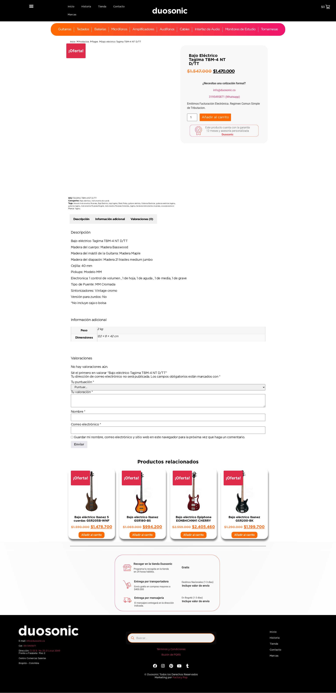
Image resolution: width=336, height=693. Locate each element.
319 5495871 (29, 646)
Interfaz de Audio (207, 29)
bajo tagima (113, 203)
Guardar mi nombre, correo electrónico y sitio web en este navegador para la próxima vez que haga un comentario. (159, 437)
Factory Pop (180, 677)
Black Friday (122, 203)
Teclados (83, 29)
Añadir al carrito (215, 117)
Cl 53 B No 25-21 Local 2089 (45, 651)
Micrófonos (119, 29)
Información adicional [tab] (110, 219)
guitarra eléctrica (134, 203)
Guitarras (64, 29)
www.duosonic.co (167, 206)
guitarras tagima (74, 206)
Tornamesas (269, 29)
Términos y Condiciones (171, 649)
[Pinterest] (171, 666)
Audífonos (167, 29)
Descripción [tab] (81, 219)
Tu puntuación (82, 382)
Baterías (100, 29)
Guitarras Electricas (148, 203)
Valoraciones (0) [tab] (142, 219)
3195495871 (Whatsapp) (224, 96)
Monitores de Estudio (240, 29)
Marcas (72, 14)
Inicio (71, 6)
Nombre (78, 411)
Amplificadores (143, 29)
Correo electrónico (86, 424)
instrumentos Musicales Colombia (117, 206)
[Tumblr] (187, 666)
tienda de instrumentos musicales (148, 206)
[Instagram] (163, 666)
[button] (31, 6)
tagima (132, 206)
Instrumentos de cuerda (100, 201)
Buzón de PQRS (171, 655)
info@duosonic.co (224, 90)
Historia (86, 6)
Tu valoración (82, 392)
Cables (184, 29)
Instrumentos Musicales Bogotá (92, 206)
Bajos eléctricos (85, 201)
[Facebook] (154, 666)
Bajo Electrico (103, 203)
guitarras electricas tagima (165, 203)
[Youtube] (179, 666)
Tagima (77, 209)
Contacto (119, 6)
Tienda (102, 6)
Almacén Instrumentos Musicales (85, 203)
